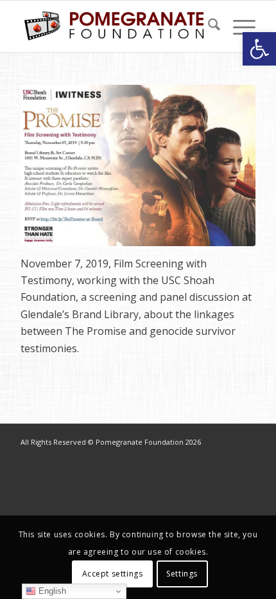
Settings (182, 573)
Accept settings (112, 573)
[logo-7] (114, 26)
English (51, 591)
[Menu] (237, 26)
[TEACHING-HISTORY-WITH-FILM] (138, 165)
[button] (259, 49)
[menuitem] (207, 26)
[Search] (207, 26)
